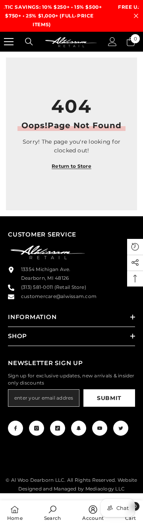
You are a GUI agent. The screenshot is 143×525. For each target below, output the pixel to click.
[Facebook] (15, 428)
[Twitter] (120, 428)
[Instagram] (36, 428)
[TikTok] (57, 428)
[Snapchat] (78, 428)
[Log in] (112, 41)
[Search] (29, 41)
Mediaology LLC (105, 489)
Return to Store (71, 166)
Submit (109, 398)
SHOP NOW (122, 24)
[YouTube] (99, 428)
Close (136, 16)
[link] (52, 512)
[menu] (9, 41)
